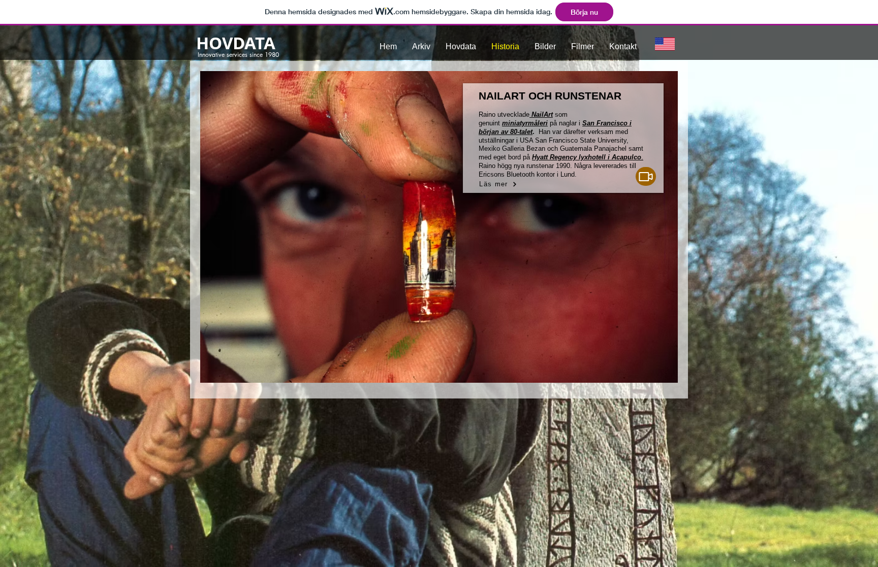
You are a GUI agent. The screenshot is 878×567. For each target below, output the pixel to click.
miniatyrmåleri (525, 123)
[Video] (646, 176)
